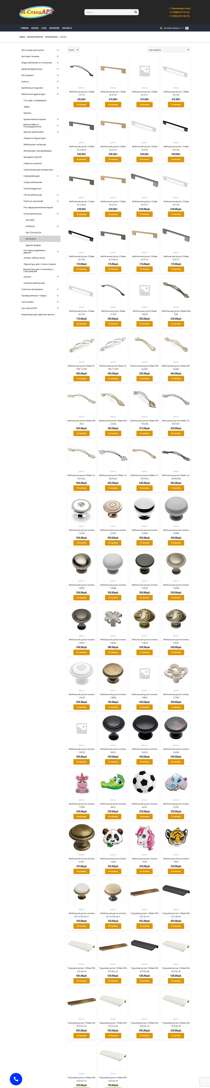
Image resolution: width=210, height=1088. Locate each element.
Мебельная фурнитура (35, 37)
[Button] (16, 1079)
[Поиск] (135, 12)
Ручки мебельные (51, 37)
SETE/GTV (81, 88)
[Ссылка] (36, 12)
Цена (71, 49)
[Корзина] (187, 27)
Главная (22, 37)
